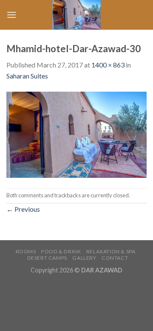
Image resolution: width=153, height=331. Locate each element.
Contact (115, 258)
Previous (23, 209)
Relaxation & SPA (111, 251)
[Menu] (11, 14)
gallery (84, 258)
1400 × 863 (108, 65)
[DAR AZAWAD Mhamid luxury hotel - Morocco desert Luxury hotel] (76, 15)
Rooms (26, 251)
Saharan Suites (27, 76)
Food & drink (61, 251)
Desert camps (47, 258)
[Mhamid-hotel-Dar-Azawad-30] (76, 133)
